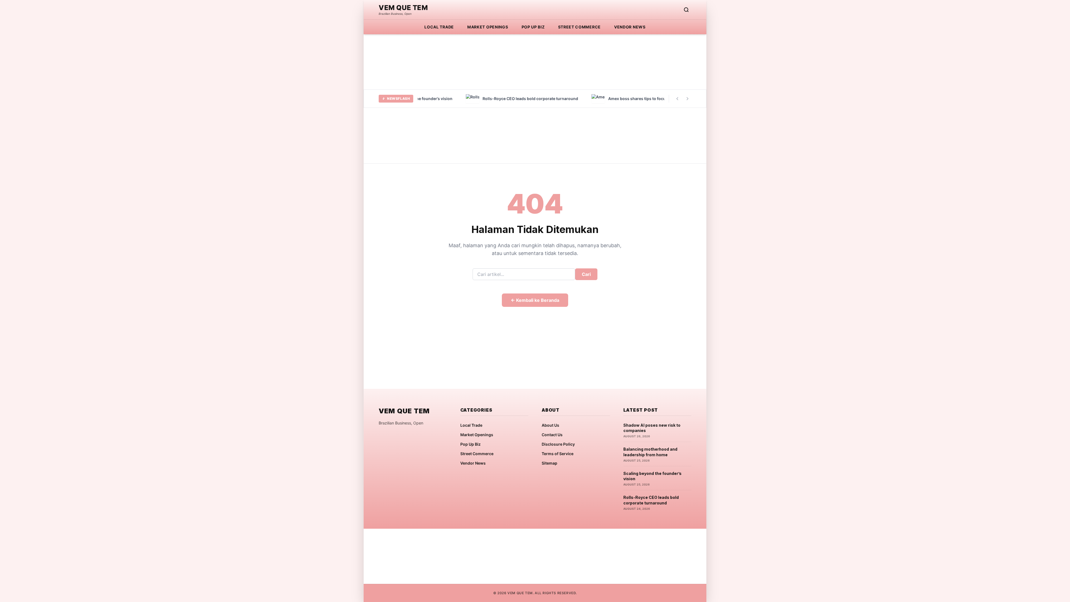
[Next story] (687, 99)
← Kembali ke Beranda (535, 300)
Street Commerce (579, 27)
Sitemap (549, 463)
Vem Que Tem (403, 7)
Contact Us (552, 434)
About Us (550, 425)
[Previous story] (677, 99)
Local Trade (439, 27)
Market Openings (487, 27)
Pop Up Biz (533, 27)
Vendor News (630, 27)
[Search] (686, 10)
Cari (586, 274)
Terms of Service (557, 453)
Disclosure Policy (558, 444)
